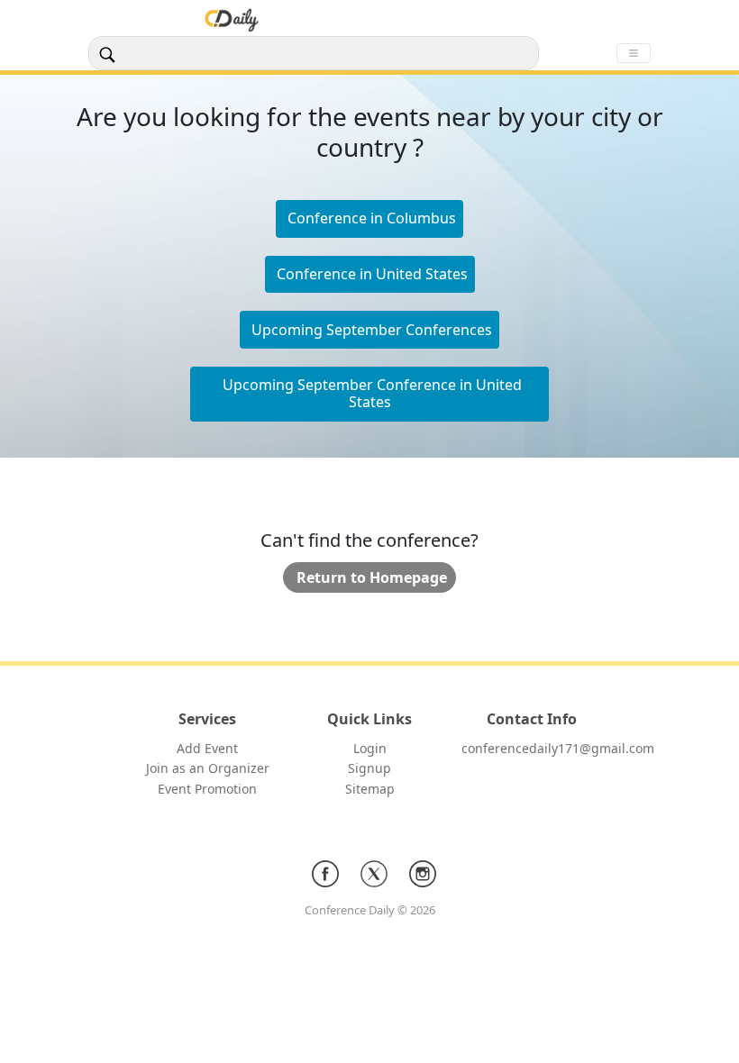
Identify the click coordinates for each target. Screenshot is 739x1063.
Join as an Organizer (207, 768)
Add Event (207, 748)
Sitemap (370, 788)
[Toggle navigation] (633, 53)
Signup (369, 768)
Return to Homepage (372, 577)
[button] (370, 275)
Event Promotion (207, 788)
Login (370, 748)
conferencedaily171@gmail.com (557, 748)
